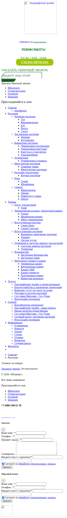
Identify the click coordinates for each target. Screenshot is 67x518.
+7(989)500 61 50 (26, 42)
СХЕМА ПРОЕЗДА (34, 62)
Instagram (13, 96)
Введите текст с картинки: (16, 457)
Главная (12, 354)
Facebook (13, 93)
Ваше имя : (8, 432)
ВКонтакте (14, 88)
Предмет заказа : (11, 439)
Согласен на (30, 463)
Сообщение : (8, 454)
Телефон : (7, 436)
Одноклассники (17, 90)
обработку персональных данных (37, 463)
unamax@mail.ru (40, 42)
